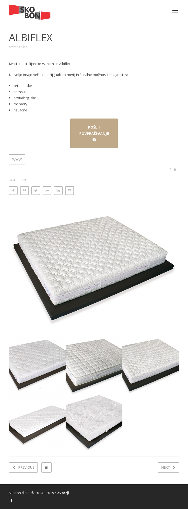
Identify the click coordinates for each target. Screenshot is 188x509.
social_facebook (12, 500)
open (175, 12)
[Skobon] (29, 12)
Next (165, 467)
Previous (26, 467)
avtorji (63, 492)
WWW (17, 159)
